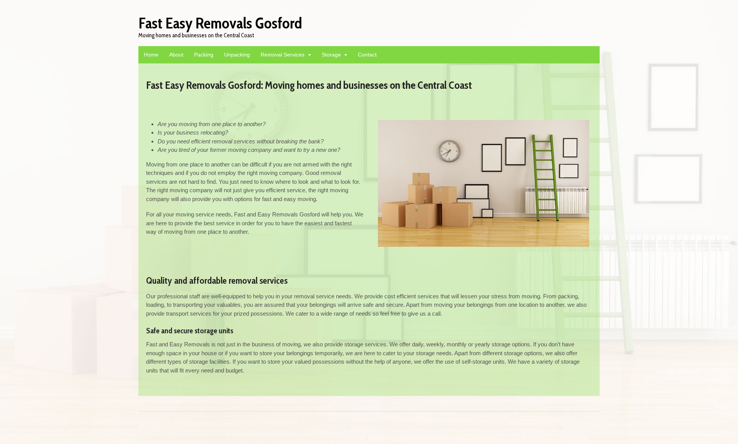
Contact (367, 55)
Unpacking (237, 55)
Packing (203, 55)
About (176, 55)
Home (151, 55)
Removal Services (282, 55)
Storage (331, 55)
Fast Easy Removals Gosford (220, 22)
